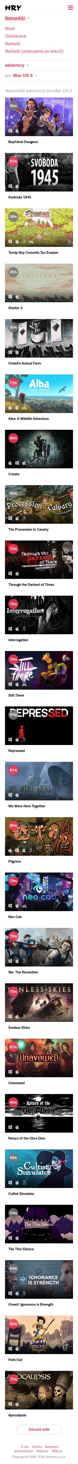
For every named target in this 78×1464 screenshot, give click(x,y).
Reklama (42, 1451)
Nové (10, 28)
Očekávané (15, 36)
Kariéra (37, 1446)
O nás (25, 1446)
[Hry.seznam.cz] (13, 8)
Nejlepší (12, 43)
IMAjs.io (57, 1451)
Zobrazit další (39, 1429)
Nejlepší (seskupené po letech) (34, 51)
